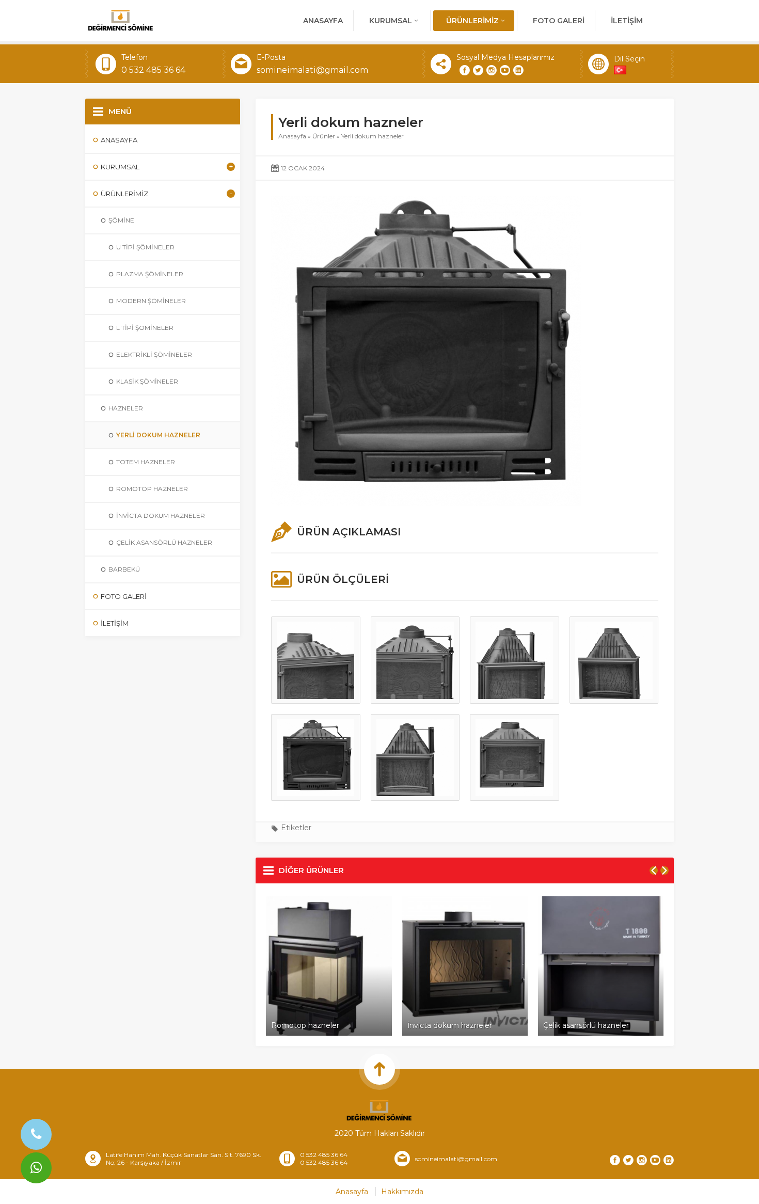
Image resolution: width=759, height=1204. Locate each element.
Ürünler (323, 136)
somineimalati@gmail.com (312, 70)
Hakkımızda (402, 1191)
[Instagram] (491, 70)
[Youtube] (505, 70)
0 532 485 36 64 (153, 70)
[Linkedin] (518, 70)
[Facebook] (465, 70)
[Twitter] (478, 70)
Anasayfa (292, 136)
